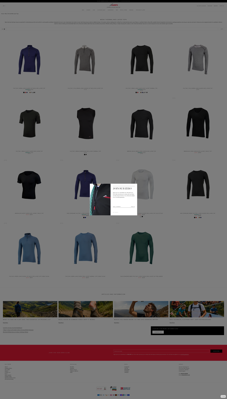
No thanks (115, 212)
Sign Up (133, 206)
